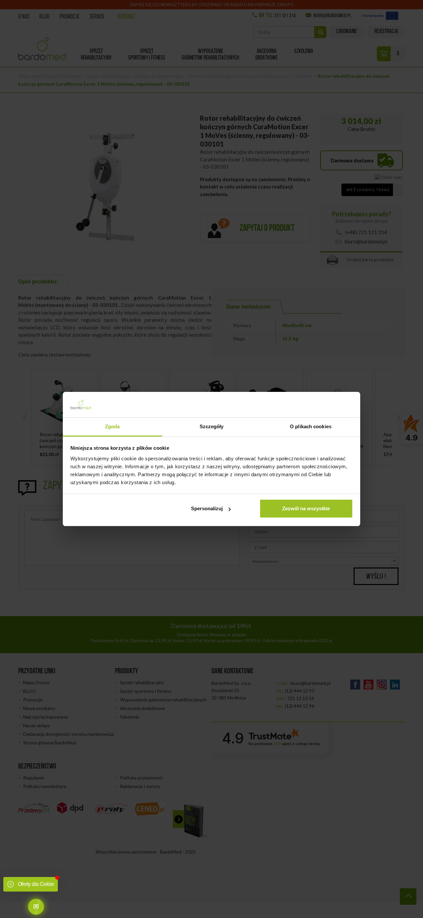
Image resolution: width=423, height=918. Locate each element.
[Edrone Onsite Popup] (211, 459)
